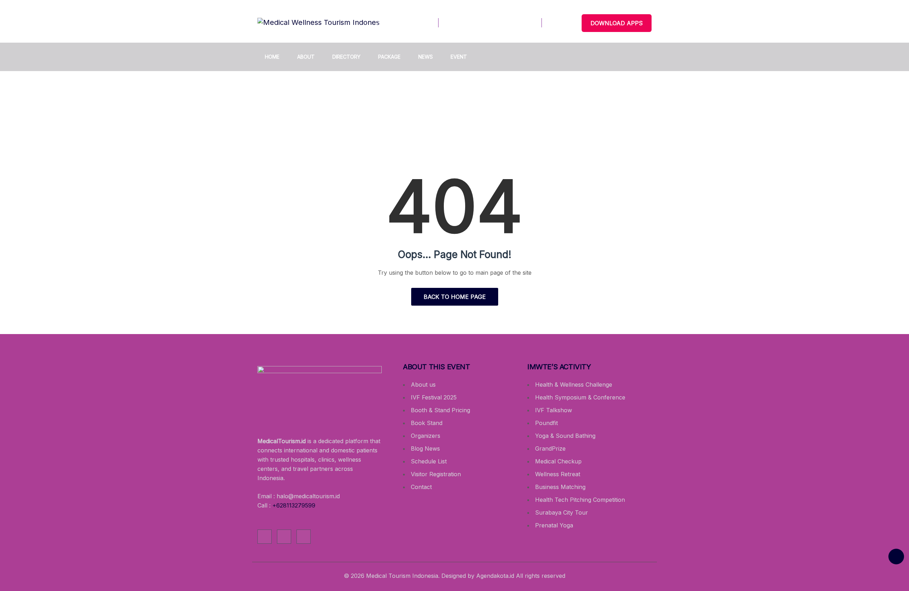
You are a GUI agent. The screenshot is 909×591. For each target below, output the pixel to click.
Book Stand (426, 422)
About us (423, 384)
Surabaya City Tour (561, 512)
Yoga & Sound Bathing (565, 435)
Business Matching (560, 486)
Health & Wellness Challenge (573, 384)
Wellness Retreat (557, 474)
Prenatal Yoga (554, 525)
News (425, 57)
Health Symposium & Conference (580, 397)
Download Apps (616, 23)
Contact (421, 486)
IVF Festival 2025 (434, 397)
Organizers (425, 435)
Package (389, 57)
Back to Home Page (455, 296)
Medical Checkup (558, 461)
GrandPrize (550, 448)
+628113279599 (293, 505)
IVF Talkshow (553, 410)
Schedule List (429, 461)
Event (459, 57)
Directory (346, 57)
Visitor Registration (436, 474)
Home (272, 57)
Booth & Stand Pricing (440, 410)
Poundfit (546, 422)
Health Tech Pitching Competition (580, 499)
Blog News (425, 448)
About (306, 57)
